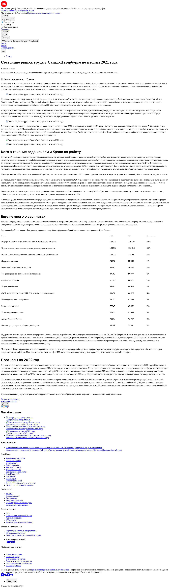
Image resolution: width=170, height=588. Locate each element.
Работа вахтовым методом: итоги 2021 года (24, 429)
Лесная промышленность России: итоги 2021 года (27, 438)
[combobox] (11, 581)
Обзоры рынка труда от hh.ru (18, 420)
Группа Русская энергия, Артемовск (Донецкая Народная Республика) (92, 450)
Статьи (9, 56)
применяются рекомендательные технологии (50, 570)
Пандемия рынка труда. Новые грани (22, 424)
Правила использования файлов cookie (43, 13)
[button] (3, 43)
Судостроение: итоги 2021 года (19, 433)
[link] (5, 37)
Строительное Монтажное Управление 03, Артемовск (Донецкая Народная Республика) (64, 448)
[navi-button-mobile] (3, 51)
